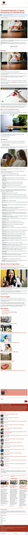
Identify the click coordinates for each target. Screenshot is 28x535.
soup (24, 175)
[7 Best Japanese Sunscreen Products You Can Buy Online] (6, 338)
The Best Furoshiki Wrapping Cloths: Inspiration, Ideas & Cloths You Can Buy (13, 370)
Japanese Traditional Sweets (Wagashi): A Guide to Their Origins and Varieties (15, 421)
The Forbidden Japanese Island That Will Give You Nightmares (13, 428)
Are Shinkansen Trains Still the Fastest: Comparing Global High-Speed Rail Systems (15, 464)
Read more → (3, 505)
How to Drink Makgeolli (5, 310)
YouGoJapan (4, 533)
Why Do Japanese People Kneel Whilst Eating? (9, 312)
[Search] (26, 401)
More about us (3, 530)
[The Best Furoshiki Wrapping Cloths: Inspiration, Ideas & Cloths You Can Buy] (6, 366)
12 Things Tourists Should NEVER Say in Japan (4, 486)
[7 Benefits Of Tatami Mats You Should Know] (6, 357)
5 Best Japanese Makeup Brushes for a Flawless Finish (9, 351)
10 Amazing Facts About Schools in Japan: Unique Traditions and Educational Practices (15, 457)
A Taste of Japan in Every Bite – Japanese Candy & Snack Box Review (14, 424)
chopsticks (14, 82)
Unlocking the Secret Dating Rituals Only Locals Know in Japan (13, 442)
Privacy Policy (15, 533)
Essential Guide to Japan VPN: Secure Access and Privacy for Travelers (14, 449)
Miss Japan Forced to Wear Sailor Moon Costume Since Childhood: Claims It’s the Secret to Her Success (15, 432)
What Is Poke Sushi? (5, 313)
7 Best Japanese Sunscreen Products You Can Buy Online (10, 342)
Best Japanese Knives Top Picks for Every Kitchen (9, 323)
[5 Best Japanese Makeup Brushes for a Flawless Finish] (6, 347)
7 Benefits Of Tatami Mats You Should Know (8, 361)
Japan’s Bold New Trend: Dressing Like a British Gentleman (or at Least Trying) (13, 332)
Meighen (6, 392)
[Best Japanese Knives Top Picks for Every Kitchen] (6, 320)
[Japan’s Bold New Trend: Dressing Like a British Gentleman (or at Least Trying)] (6, 328)
